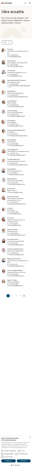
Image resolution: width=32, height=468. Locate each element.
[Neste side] (24, 295)
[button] (16, 465)
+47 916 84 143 (13, 74)
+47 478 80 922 (13, 84)
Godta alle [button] (8, 461)
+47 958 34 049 (13, 114)
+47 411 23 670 (13, 243)
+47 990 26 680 (13, 233)
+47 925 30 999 (13, 212)
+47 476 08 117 (13, 172)
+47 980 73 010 (13, 124)
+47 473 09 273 (13, 223)
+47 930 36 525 (13, 202)
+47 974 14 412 (13, 134)
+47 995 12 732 (13, 163)
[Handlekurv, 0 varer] (30, 3)
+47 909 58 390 (13, 274)
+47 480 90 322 (13, 55)
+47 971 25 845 (13, 64)
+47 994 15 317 (13, 264)
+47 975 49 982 (13, 143)
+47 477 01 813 (13, 182)
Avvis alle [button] (24, 461)
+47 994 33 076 (13, 252)
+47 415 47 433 (13, 153)
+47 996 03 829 (13, 283)
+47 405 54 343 (13, 104)
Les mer (25, 447)
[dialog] (16, 452)
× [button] (30, 437)
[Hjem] (6, 3)
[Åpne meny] (25, 3)
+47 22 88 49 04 (14, 95)
